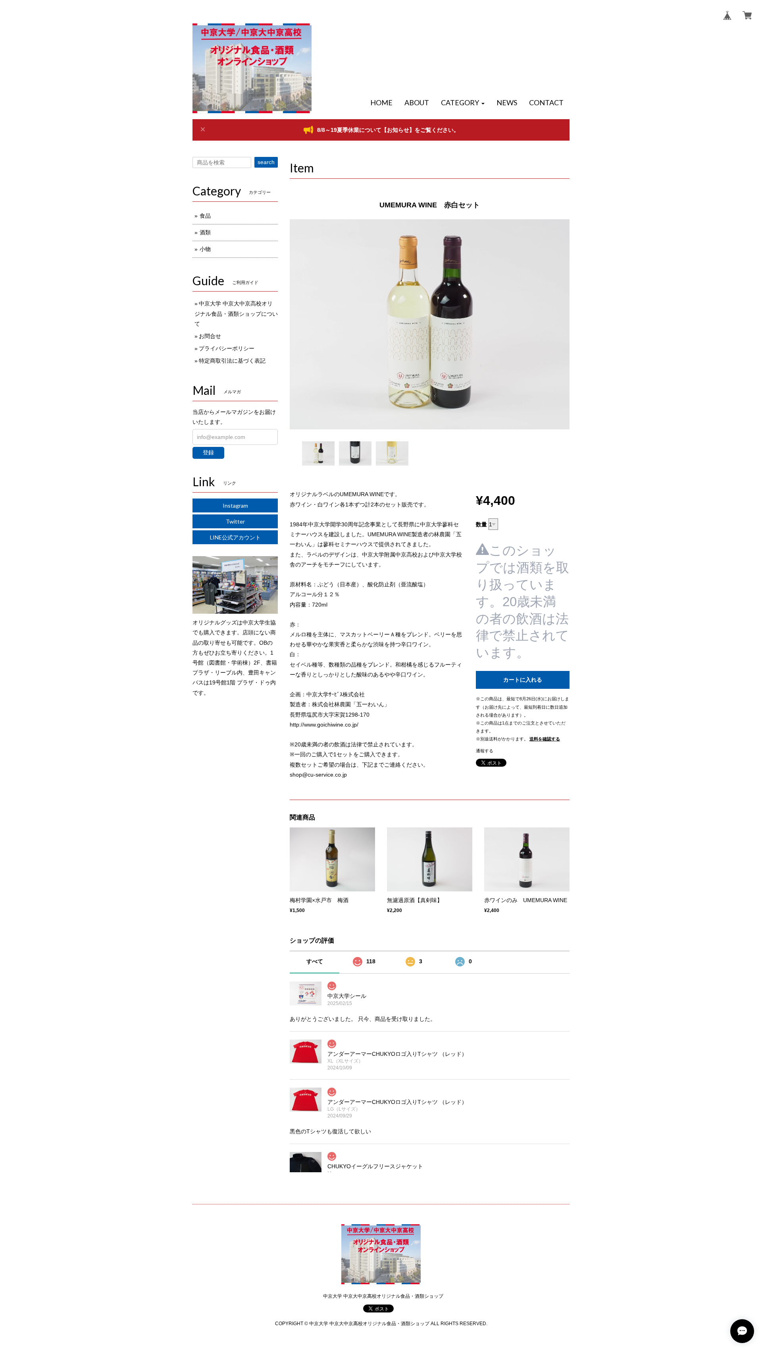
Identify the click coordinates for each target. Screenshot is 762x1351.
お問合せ (210, 336)
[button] (463, 103)
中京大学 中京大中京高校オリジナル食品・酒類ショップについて (236, 313)
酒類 (205, 232)
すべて (314, 961)
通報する (484, 750)
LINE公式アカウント (235, 537)
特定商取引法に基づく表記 (232, 361)
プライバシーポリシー (226, 348)
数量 (481, 524)
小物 (205, 249)
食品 (205, 216)
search (266, 162)
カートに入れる (522, 679)
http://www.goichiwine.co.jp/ (324, 724)
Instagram (235, 505)
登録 (208, 452)
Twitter (235, 521)
